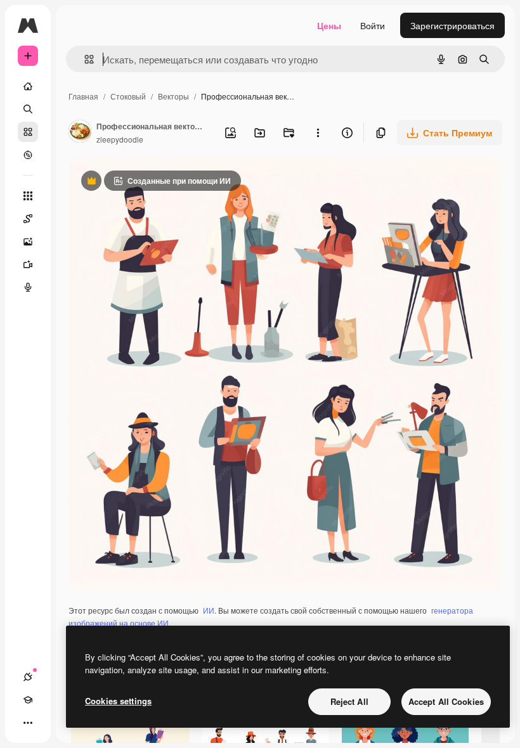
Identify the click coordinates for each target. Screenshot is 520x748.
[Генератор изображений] (28, 241)
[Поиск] (28, 109)
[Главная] (28, 86)
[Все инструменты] (28, 196)
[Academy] (28, 700)
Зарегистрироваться (452, 25)
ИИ (208, 610)
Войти (372, 25)
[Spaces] (28, 219)
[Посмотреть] (28, 155)
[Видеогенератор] (28, 264)
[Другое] (28, 723)
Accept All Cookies (446, 701)
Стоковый (128, 96)
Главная (83, 96)
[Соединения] (28, 677)
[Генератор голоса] (28, 287)
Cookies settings (118, 701)
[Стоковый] (28, 132)
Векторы (173, 96)
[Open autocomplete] (84, 59)
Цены (329, 25)
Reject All (349, 701)
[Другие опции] (317, 132)
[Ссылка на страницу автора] (79, 132)
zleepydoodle (119, 139)
